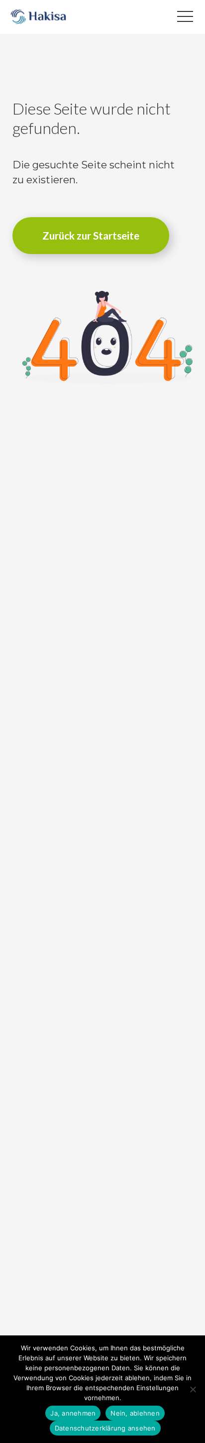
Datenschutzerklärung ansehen (105, 1428)
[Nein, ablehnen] (193, 1389)
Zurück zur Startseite (90, 235)
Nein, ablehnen (135, 1413)
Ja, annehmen (73, 1413)
